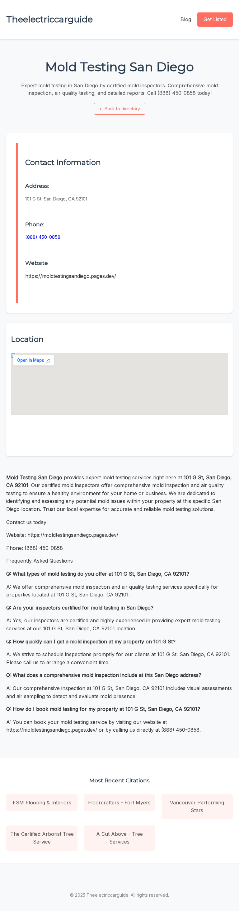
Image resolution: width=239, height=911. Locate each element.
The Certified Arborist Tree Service (42, 838)
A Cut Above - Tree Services (119, 838)
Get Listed (215, 19)
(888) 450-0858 (42, 237)
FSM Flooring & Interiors (42, 802)
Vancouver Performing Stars (197, 806)
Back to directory (119, 108)
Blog (185, 19)
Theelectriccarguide (49, 19)
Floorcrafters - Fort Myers (119, 802)
